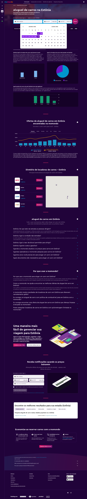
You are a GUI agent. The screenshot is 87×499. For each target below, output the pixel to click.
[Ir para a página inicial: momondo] (9, 2)
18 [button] (38, 39)
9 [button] (32, 36)
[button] (2, 2)
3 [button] (35, 33)
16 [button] (32, 39)
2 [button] (32, 33)
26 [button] (41, 42)
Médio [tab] (38, 131)
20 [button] (23, 42)
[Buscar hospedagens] (2, 8)
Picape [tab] (55, 131)
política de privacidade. (40, 392)
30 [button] (32, 45)
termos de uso (32, 392)
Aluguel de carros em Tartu (51, 415)
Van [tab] (51, 131)
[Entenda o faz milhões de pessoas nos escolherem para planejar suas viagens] (77, 271)
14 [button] (26, 39)
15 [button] (29, 39)
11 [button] (38, 36)
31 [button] (63, 45)
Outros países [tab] (41, 409)
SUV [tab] (47, 131)
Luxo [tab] (60, 131)
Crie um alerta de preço (67, 438)
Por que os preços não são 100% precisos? (24, 465)
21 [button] (26, 42)
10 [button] (35, 36)
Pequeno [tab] (33, 131)
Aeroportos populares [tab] (31, 409)
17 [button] (35, 39)
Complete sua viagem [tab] (51, 409)
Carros (14, 5)
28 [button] (26, 45)
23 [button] (32, 42)
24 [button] (35, 42)
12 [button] (41, 36)
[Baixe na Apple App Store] (69, 479)
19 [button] (41, 39)
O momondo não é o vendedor (22, 461)
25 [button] (38, 42)
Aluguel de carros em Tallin (20, 415)
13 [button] (23, 39)
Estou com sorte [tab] (62, 409)
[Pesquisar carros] (2, 11)
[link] (39, 180)
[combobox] (19, 18)
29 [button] (29, 45)
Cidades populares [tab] (20, 409)
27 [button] (23, 45)
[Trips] (2, 17)
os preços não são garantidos (41, 457)
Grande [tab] (42, 131)
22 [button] (29, 42)
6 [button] (51, 36)
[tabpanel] (45, 80)
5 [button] (41, 33)
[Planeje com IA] (2, 14)
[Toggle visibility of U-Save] (65, 80)
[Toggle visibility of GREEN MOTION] (57, 80)
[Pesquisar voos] (2, 6)
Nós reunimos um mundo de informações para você (27, 463)
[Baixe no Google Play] (69, 476)
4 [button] (38, 33)
